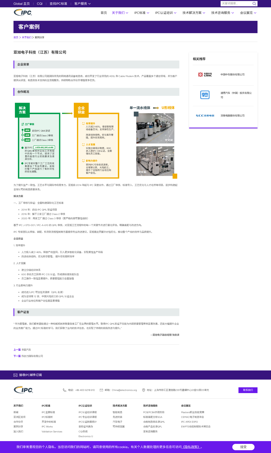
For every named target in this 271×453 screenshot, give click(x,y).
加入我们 (18, 431)
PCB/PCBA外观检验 (153, 412)
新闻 (15, 412)
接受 (243, 447)
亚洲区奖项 (19, 416)
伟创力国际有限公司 (28, 356)
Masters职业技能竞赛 (192, 412)
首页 (104, 13)
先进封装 (117, 416)
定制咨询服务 (150, 431)
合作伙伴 (18, 421)
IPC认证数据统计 (88, 421)
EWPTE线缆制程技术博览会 (195, 426)
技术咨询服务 (220, 13)
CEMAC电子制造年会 (192, 416)
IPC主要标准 (48, 412)
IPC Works (47, 426)
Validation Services (52, 431)
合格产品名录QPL (152, 426)
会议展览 (246, 13)
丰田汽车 (22, 349)
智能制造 (117, 412)
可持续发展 (119, 426)
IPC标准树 (47, 416)
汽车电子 (117, 421)
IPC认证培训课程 (88, 412)
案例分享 (39, 37)
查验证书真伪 (86, 426)
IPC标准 (140, 13)
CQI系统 (83, 431)
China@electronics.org (124, 390)
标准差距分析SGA (152, 416)
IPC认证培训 (164, 13)
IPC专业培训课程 (88, 416)
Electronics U (86, 436)
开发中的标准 (49, 421)
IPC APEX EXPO (189, 421)
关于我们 (118, 13)
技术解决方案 (192, 13)
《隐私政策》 (191, 447)
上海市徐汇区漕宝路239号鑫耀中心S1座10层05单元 (181, 390)
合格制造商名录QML (154, 421)
